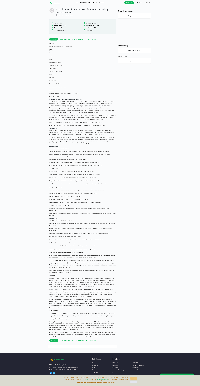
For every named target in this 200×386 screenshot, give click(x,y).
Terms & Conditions (138, 365)
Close (133, 382)
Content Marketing (118, 370)
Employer (83, 3)
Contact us (135, 370)
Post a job (115, 363)
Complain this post (79, 39)
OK (134, 378)
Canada (59, 15)
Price (113, 372)
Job (77, 3)
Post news (115, 367)
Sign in (139, 3)
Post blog (115, 365)
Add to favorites (65, 39)
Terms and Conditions (102, 379)
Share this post (92, 39)
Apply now (54, 39)
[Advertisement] (134, 31)
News (95, 3)
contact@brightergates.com (59, 365)
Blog (89, 3)
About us (135, 363)
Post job (129, 3)
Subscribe (95, 372)
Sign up (147, 3)
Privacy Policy (136, 367)
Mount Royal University (64, 12)
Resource (102, 3)
